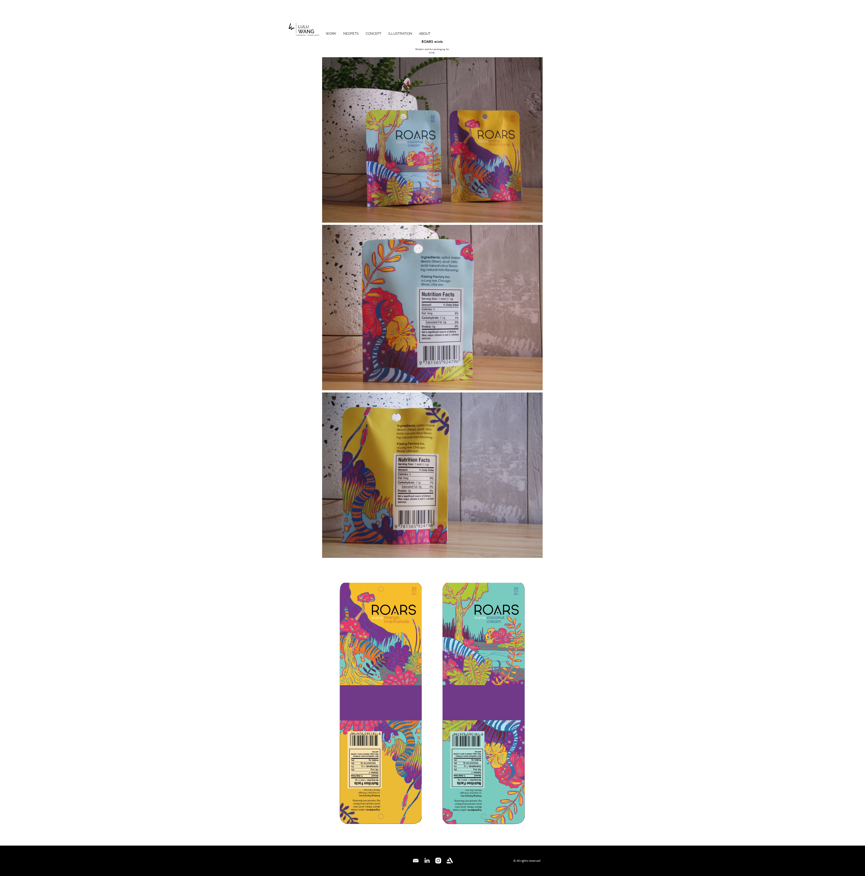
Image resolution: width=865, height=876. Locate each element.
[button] (373, 33)
